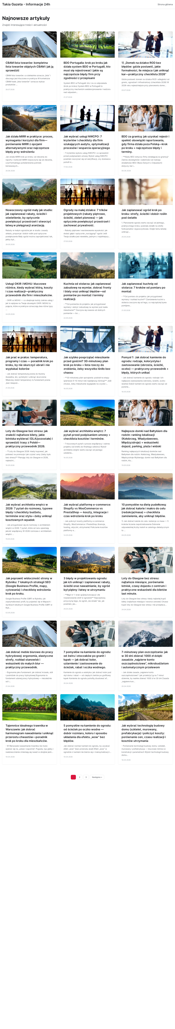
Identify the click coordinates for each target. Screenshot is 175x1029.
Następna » (97, 777)
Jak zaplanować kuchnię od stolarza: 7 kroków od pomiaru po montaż (143, 287)
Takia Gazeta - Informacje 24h (26, 4)
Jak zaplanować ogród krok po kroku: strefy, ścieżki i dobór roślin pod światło (144, 213)
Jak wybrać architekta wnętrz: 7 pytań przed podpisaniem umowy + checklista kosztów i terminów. (87, 434)
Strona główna (165, 4)
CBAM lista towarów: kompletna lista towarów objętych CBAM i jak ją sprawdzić (29, 66)
